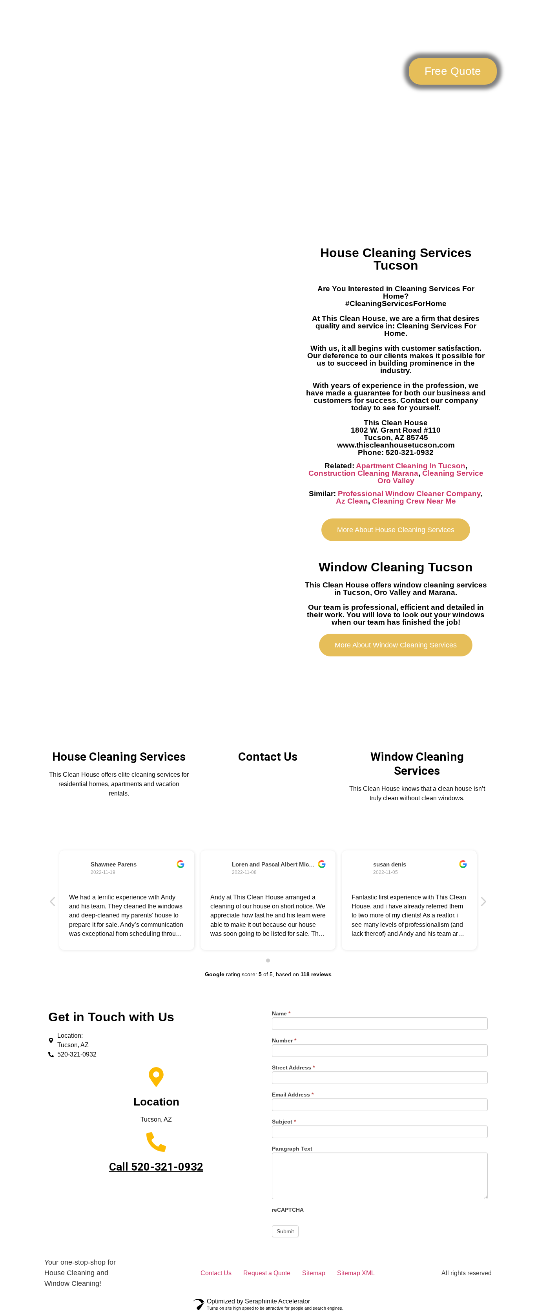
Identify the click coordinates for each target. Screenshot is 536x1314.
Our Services (354, 102)
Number (284, 1041)
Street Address (293, 1068)
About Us (415, 102)
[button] (453, 71)
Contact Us (468, 102)
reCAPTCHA (288, 1210)
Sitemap (313, 1273)
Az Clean (352, 501)
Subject (284, 1122)
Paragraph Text (292, 1149)
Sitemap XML (356, 1273)
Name (281, 1014)
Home (304, 102)
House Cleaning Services (119, 756)
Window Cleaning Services (417, 764)
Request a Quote (266, 1273)
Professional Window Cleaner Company (409, 493)
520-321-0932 (167, 1166)
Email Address (293, 1095)
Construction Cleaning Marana (363, 473)
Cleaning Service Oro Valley (430, 477)
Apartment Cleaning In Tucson (410, 466)
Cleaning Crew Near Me (414, 501)
